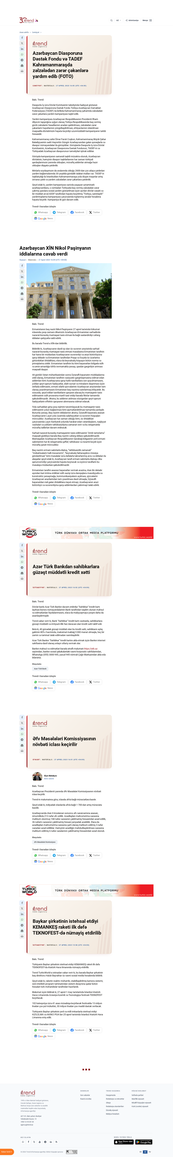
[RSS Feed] (56, 1142)
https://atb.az (91, 648)
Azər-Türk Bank (40, 669)
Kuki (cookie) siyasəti (140, 1106)
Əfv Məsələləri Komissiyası (44, 842)
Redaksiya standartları (115, 1106)
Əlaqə (108, 1103)
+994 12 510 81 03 (27, 1122)
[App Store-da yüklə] (124, 1142)
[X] (34, 1142)
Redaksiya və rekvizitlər (115, 1099)
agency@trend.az (27, 1125)
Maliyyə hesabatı (112, 1114)
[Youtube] (39, 1142)
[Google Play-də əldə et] (143, 1142)
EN (141, 1152)
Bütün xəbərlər (49, 779)
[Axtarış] (111, 20)
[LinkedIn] (51, 1142)
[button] (22, 37)
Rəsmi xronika (85, 1099)
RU (150, 1152)
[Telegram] (45, 1142)
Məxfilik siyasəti (138, 1099)
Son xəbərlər (85, 1095)
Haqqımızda (111, 1095)
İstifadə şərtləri (137, 1095)
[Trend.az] (29, 20)
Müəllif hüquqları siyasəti (141, 1103)
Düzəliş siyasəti (112, 1110)
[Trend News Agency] (28, 1093)
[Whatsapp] (23, 1142)
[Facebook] (28, 1142)
